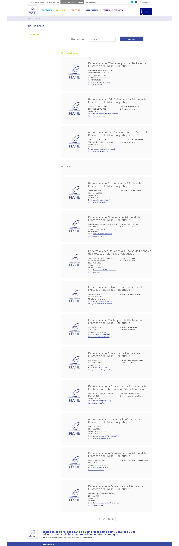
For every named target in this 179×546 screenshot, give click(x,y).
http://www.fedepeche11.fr (97, 202)
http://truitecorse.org (96, 505)
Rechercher (78, 39)
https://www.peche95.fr (96, 116)
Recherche (34, 34)
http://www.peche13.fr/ (96, 272)
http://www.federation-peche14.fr (100, 304)
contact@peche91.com (101, 82)
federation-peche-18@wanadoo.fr (105, 436)
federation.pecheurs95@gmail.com (105, 114)
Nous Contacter (48, 544)
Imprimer (113, 519)
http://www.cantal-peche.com (98, 337)
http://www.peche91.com (97, 84)
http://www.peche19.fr (96, 470)
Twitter (104, 519)
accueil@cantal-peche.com (102, 334)
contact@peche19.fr (100, 467)
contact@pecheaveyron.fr (102, 234)
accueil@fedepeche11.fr (101, 200)
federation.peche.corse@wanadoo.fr (106, 503)
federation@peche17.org (102, 401)
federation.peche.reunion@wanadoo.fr (102, 149)
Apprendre (61, 10)
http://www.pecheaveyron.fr (98, 236)
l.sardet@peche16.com (101, 367)
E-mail (108, 519)
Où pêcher (47, 10)
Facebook (99, 519)
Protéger (75, 10)
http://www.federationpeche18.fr (100, 438)
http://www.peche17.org (96, 403)
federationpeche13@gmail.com (104, 270)
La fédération (91, 10)
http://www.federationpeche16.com (101, 370)
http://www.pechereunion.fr (98, 151)
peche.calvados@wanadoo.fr (103, 301)
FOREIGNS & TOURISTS (113, 10)
